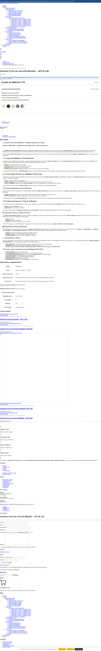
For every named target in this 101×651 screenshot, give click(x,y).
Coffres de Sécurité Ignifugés (14, 15)
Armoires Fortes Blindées (13, 35)
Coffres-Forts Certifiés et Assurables (16, 18)
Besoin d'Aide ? (4, 127)
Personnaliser (78, 649)
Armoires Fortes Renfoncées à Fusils (16, 30)
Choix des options (4, 315)
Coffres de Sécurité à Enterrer (14, 14)
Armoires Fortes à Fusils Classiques (16, 29)
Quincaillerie (8, 44)
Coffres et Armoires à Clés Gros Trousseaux (17, 42)
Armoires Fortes (9, 31)
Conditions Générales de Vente (9, 473)
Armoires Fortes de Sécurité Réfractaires (17, 37)
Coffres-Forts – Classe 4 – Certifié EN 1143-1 (21, 24)
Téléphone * (3, 530)
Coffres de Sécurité (9, 9)
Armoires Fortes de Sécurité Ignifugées (16, 36)
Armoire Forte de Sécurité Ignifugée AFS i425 (16, 329)
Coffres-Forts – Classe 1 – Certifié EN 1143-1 (21, 20)
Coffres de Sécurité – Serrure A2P (15, 10)
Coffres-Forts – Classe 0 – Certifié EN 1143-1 (21, 19)
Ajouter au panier (5, 122)
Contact (4, 46)
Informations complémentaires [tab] (9, 136)
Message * (2, 544)
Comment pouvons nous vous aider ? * (8, 532)
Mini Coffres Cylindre (10, 8)
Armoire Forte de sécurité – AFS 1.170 (13, 319)
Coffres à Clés (8, 39)
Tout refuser (70, 649)
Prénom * (2, 522)
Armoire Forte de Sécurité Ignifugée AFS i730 (16, 408)
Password (2, 559)
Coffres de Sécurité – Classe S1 (15, 11)
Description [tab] (5, 135)
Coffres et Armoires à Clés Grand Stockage (17, 41)
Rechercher (15, 575)
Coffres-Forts (8, 16)
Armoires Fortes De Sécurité (14, 34)
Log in (10, 562)
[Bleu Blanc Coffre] (9, 3)
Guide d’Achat (6, 45)
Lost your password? (4, 565)
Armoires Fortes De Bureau (14, 32)
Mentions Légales (6, 474)
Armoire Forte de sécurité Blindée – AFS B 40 (16, 418)
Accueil (4, 5)
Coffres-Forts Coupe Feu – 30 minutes (16, 26)
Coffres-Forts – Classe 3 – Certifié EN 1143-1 (21, 22)
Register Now (17, 569)
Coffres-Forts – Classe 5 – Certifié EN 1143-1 (21, 25)
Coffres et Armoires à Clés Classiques (16, 40)
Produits (4, 6)
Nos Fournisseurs (6, 470)
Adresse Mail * (3, 527)
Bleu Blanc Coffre (20, 504)
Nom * (1, 524)
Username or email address (6, 557)
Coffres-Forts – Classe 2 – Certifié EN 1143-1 (21, 21)
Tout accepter (62, 649)
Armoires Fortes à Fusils (10, 27)
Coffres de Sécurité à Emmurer (15, 13)
